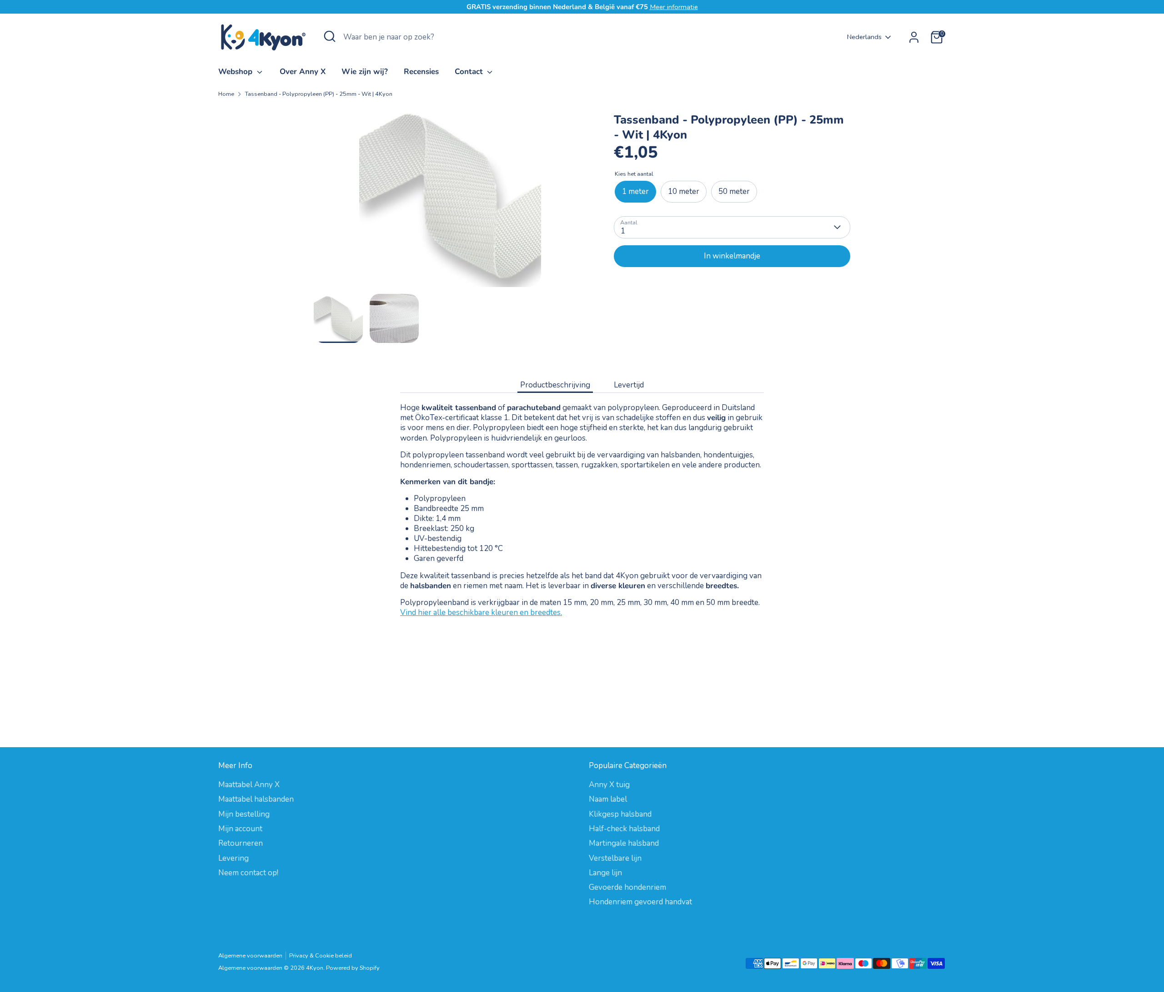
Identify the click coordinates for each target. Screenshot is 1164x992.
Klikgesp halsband (620, 814)
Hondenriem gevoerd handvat (640, 902)
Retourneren (240, 843)
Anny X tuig (609, 784)
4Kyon (314, 968)
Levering (233, 858)
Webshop (236, 71)
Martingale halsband (624, 843)
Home (226, 94)
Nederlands (864, 36)
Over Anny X (303, 71)
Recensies (421, 71)
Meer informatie (674, 6)
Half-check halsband (624, 828)
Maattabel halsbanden (256, 799)
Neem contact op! (248, 873)
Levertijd (629, 385)
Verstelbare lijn (615, 858)
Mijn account (240, 828)
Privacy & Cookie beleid (320, 956)
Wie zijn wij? (364, 71)
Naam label (608, 799)
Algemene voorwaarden (250, 956)
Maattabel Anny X (249, 784)
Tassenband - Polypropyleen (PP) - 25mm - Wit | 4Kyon (318, 94)
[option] (450, 199)
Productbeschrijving (555, 385)
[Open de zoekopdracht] (330, 36)
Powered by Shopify (353, 968)
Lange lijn (605, 873)
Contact (470, 71)
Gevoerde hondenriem (627, 887)
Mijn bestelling (244, 814)
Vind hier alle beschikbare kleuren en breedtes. (481, 612)
